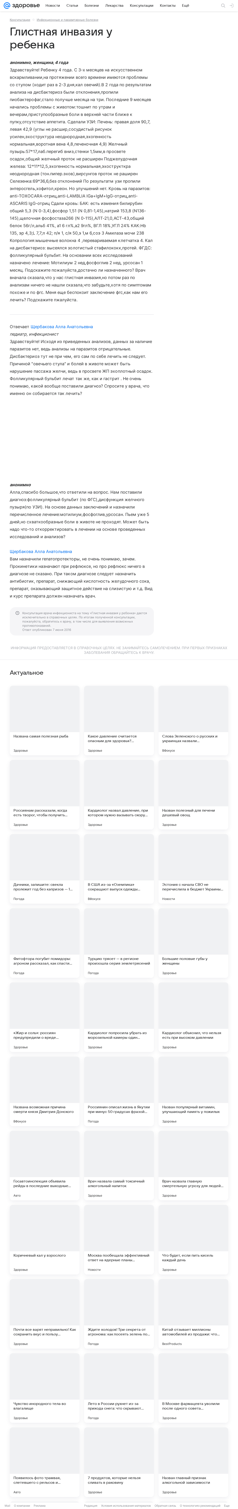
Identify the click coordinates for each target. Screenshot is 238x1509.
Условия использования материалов (126, 1505)
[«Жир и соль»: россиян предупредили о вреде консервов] (44, 1017)
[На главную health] (25, 5)
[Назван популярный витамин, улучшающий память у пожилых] (193, 1091)
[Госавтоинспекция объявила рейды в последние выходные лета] (44, 1165)
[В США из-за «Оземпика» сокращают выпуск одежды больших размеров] (119, 869)
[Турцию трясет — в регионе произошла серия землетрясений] (119, 943)
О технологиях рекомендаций (200, 1505)
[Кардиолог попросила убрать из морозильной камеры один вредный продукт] (119, 1017)
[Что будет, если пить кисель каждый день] (193, 1239)
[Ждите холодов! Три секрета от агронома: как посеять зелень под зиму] (119, 1314)
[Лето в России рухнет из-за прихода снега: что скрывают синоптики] (119, 1388)
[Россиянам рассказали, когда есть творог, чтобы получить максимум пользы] (44, 794)
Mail (7, 1505)
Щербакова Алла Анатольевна (62, 326)
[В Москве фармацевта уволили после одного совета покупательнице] (193, 1388)
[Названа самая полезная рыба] (44, 720)
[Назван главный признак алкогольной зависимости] (193, 1462)
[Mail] (7, 5)
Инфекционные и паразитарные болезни (67, 20)
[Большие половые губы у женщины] (193, 943)
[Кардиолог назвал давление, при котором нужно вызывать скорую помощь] (119, 794)
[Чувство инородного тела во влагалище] (44, 1388)
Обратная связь (165, 1505)
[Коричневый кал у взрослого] (44, 1239)
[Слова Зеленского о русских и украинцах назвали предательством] (193, 720)
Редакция (90, 1505)
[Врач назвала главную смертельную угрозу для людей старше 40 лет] (193, 1165)
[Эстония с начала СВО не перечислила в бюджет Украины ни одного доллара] (193, 869)
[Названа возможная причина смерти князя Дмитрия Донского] (44, 1091)
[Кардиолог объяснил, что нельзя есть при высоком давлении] (193, 1017)
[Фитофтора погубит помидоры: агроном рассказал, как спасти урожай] (44, 943)
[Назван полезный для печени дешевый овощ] (193, 794)
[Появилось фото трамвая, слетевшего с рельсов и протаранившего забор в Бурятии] (44, 1462)
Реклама (40, 1505)
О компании (22, 1505)
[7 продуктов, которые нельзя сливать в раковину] (119, 1462)
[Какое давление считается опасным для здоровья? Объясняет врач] (119, 720)
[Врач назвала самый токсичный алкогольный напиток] (119, 1165)
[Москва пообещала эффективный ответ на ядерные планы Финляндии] (119, 1239)
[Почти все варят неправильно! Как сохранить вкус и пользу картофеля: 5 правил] (44, 1314)
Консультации (20, 20)
